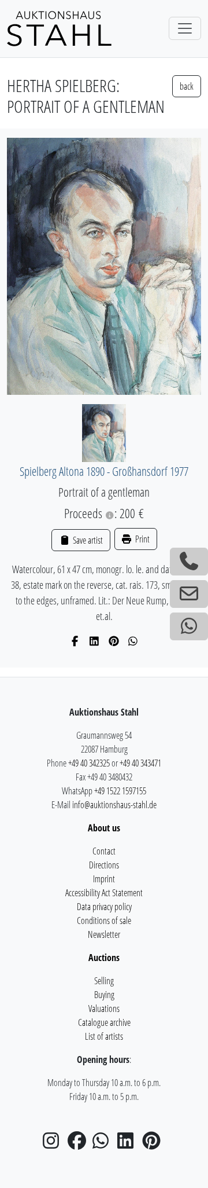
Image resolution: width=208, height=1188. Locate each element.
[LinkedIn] (94, 641)
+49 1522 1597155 (120, 790)
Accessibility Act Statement (104, 892)
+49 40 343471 (140, 763)
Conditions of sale (104, 920)
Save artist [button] (86, 540)
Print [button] (141, 539)
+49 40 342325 (89, 763)
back (187, 86)
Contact (104, 851)
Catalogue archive (104, 1022)
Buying (104, 994)
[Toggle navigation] (185, 28)
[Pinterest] (114, 641)
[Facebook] (75, 641)
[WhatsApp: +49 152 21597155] (189, 626)
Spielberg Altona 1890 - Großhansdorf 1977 (104, 471)
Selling (104, 980)
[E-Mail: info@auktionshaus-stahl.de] (189, 594)
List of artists (104, 1036)
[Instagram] (54, 1144)
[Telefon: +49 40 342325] (189, 561)
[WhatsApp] (133, 641)
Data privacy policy (104, 906)
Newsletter (104, 934)
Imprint (104, 878)
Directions (104, 865)
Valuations (104, 1008)
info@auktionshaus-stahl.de (114, 804)
